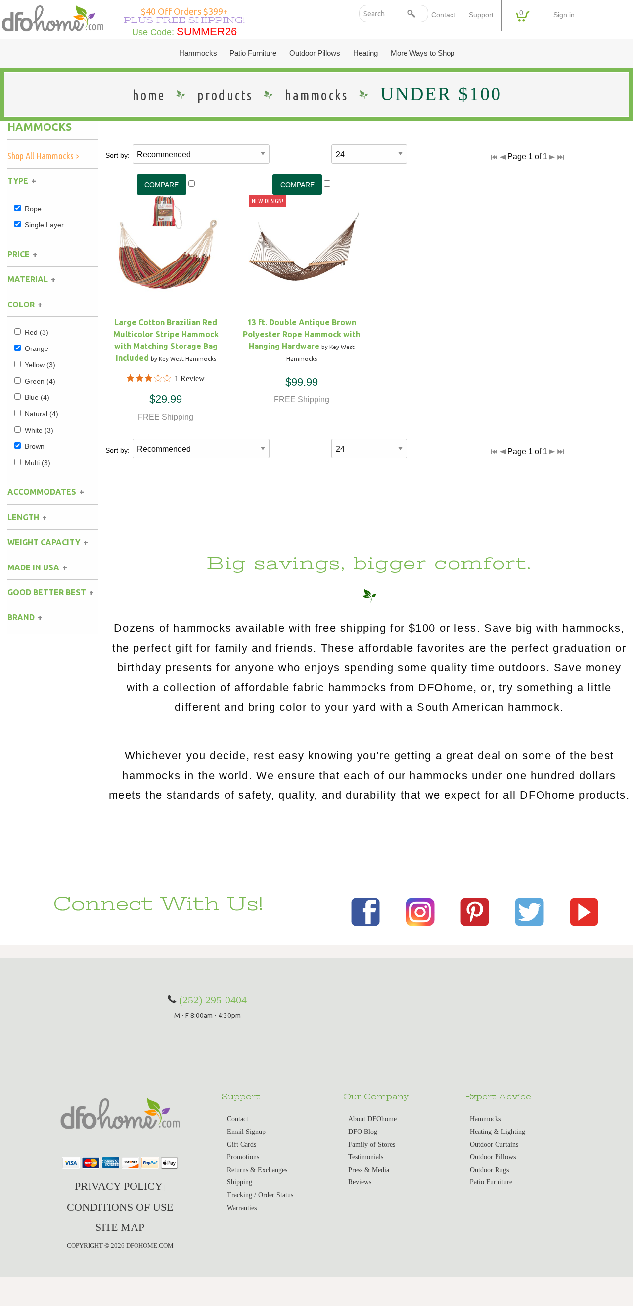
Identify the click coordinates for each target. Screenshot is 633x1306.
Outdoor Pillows (314, 53)
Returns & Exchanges (257, 1170)
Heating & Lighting (497, 1131)
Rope (33, 209)
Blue (37, 397)
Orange (36, 348)
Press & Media (368, 1170)
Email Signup (246, 1131)
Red (36, 332)
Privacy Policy (119, 1186)
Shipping (239, 1182)
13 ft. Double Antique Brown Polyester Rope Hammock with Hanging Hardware (301, 334)
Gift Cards (241, 1144)
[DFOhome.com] (52, 17)
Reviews (359, 1182)
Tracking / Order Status (260, 1195)
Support (481, 15)
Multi (37, 463)
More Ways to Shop (422, 53)
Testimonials (365, 1157)
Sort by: (117, 155)
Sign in (564, 15)
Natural (41, 414)
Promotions (243, 1157)
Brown (35, 446)
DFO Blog (362, 1131)
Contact (443, 15)
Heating (365, 53)
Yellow (40, 365)
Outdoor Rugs (489, 1170)
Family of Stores (371, 1144)
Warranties (242, 1208)
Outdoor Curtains (494, 1144)
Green (40, 381)
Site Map (119, 1227)
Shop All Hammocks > (43, 156)
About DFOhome (372, 1119)
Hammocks (198, 53)
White (39, 430)
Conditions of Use (120, 1207)
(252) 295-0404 (213, 1000)
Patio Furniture (252, 53)
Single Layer (44, 225)
